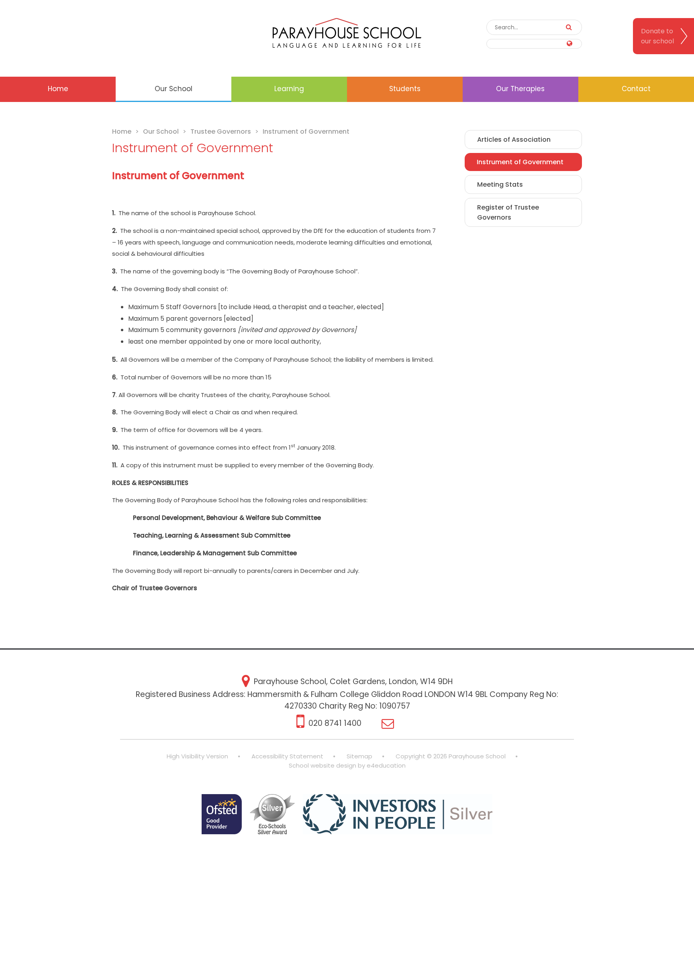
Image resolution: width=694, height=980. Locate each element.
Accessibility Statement (287, 756)
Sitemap (359, 756)
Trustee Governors (220, 131)
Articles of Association (514, 139)
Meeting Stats (500, 184)
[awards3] (398, 815)
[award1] (222, 815)
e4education (386, 765)
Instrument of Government (306, 131)
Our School (161, 131)
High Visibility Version (197, 756)
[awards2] (272, 815)
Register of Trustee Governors (508, 212)
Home (121, 131)
